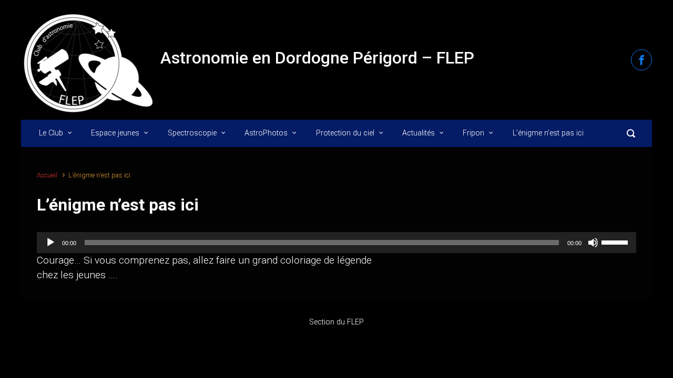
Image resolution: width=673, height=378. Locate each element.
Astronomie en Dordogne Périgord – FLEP (317, 58)
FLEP (355, 322)
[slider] (616, 241)
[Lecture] (50, 242)
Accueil (47, 175)
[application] (336, 242)
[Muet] (593, 242)
